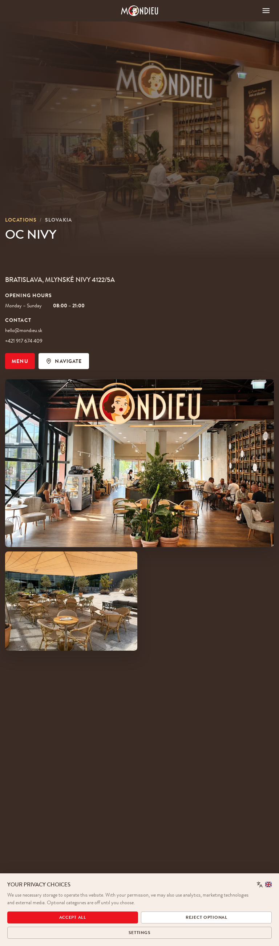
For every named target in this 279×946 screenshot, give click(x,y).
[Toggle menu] (266, 11)
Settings (140, 932)
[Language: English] (264, 884)
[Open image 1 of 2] (139, 463)
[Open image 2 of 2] (71, 601)
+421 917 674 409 (24, 340)
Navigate (68, 361)
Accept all (72, 917)
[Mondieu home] (139, 10)
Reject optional (206, 917)
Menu (20, 361)
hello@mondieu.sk (23, 330)
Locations (21, 219)
